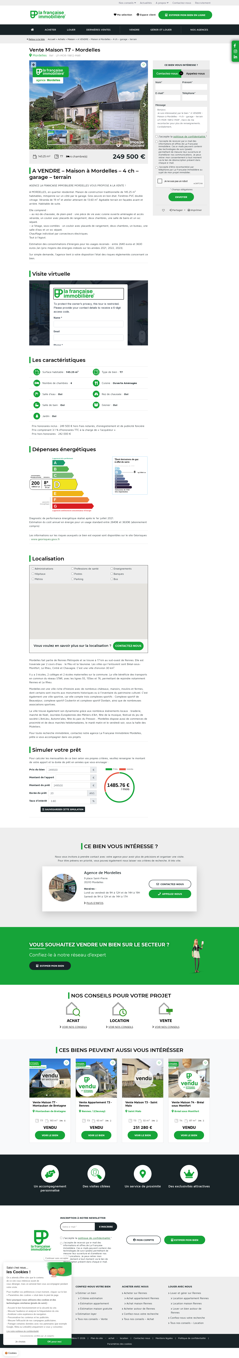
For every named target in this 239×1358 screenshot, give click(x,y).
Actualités (146, 2)
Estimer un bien (87, 1292)
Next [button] (144, 105)
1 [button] (46, 1095)
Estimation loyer (87, 1313)
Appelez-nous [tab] (195, 73)
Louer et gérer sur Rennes (185, 1292)
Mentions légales (164, 1338)
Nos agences (199, 29)
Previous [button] (32, 105)
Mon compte (145, 1239)
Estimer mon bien (51, 965)
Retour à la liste (37, 39)
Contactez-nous (182, 2)
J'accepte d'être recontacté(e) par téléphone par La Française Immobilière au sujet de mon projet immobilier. (180, 170)
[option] (88, 104)
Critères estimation (91, 1298)
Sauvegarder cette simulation (64, 809)
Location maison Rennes (187, 1303)
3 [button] (53, 1095)
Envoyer (181, 196)
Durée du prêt (38, 792)
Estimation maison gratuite (96, 1308)
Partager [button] (177, 210)
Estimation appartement (94, 1303)
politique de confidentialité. (189, 136)
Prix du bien (37, 769)
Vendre (134, 29)
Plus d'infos (94, 902)
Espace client (148, 14)
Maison (71, 39)
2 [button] (50, 1095)
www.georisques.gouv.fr (45, 539)
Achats (61, 39)
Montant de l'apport (41, 777)
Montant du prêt (39, 785)
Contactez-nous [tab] (168, 73)
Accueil (51, 39)
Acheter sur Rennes (135, 1292)
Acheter (50, 29)
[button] (235, 45)
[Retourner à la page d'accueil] (50, 15)
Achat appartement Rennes (142, 1298)
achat (111, 1338)
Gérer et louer (161, 29)
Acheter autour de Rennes (139, 1308)
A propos (161, 2)
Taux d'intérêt (38, 800)
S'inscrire (106, 1226)
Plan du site (97, 1338)
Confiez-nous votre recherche (141, 1313)
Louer (71, 29)
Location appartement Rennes (191, 1298)
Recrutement (203, 2)
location (124, 1338)
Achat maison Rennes (139, 1303)
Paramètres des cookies (119, 1343)
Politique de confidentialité (192, 1338)
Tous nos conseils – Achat (139, 1319)
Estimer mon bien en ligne (186, 14)
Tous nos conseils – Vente (93, 1319)
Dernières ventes (98, 29)
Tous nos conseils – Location (187, 1322)
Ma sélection (124, 14)
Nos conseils (126, 2)
